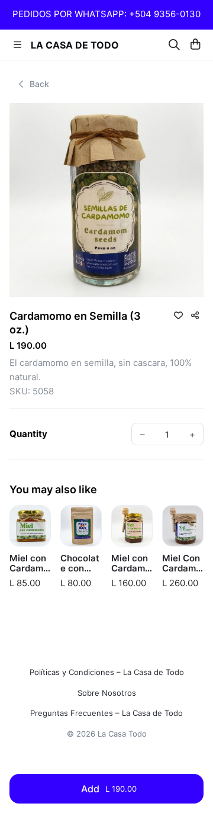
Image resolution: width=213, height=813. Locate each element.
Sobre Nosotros (107, 693)
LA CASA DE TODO (75, 45)
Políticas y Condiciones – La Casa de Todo (107, 672)
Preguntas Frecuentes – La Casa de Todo (106, 713)
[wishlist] (178, 315)
